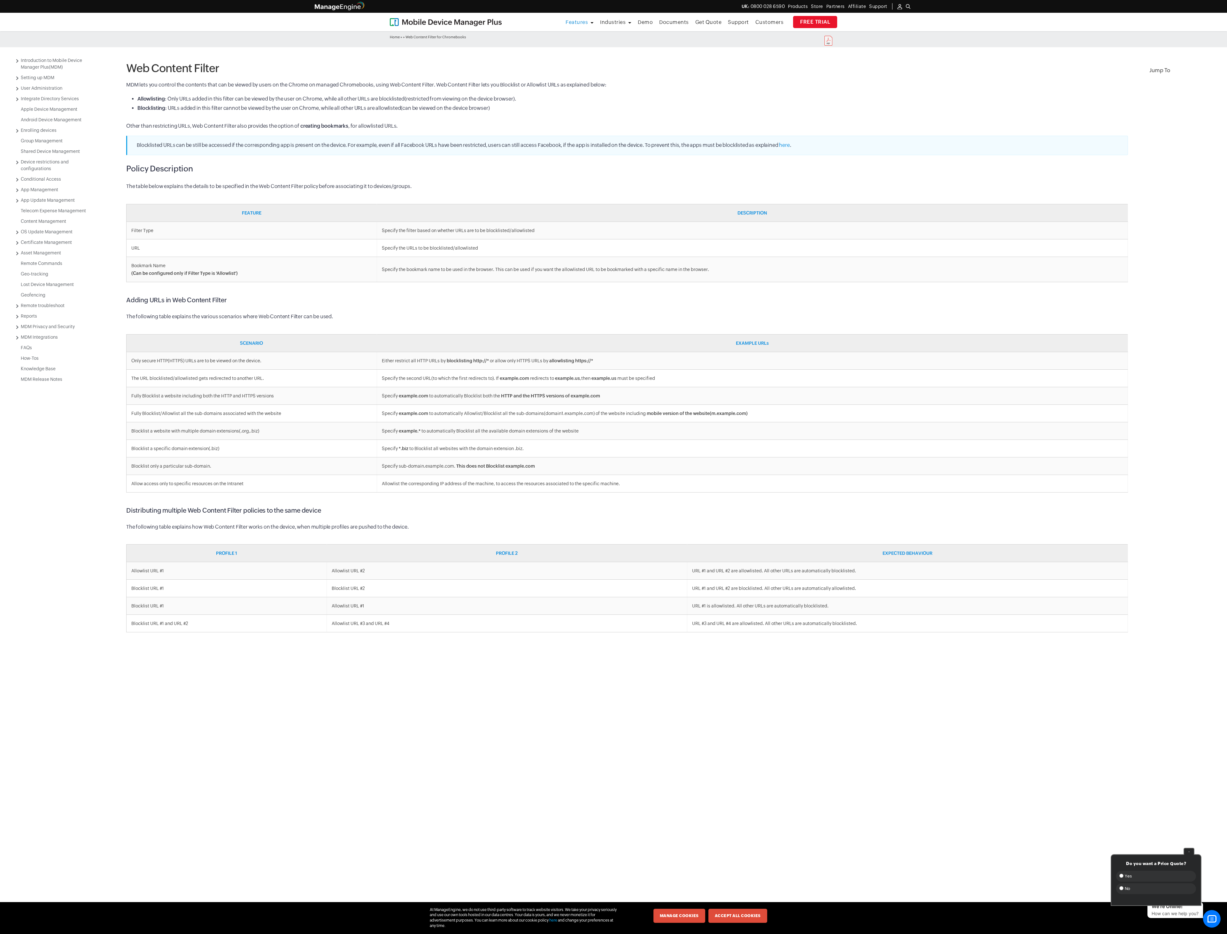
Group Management (42, 140)
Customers (769, 22)
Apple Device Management (49, 109)
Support (738, 22)
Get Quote (708, 22)
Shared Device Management (50, 151)
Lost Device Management (47, 284)
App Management (39, 189)
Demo (645, 22)
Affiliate (857, 6)
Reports (29, 316)
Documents (674, 22)
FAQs (26, 347)
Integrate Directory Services (50, 98)
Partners (835, 6)
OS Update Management (47, 231)
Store (817, 6)
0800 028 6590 (763, 6)
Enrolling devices (39, 130)
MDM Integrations (39, 337)
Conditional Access (41, 179)
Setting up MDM (37, 77)
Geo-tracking (34, 273)
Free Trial (815, 22)
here (784, 145)
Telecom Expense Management (53, 210)
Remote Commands (41, 263)
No (1127, 888)
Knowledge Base (38, 368)
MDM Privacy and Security (48, 326)
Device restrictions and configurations (45, 165)
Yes (1127, 876)
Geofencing (33, 295)
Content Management (43, 221)
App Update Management (48, 200)
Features (577, 22)
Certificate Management (46, 242)
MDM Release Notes (41, 379)
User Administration (41, 88)
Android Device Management (51, 119)
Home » (396, 37)
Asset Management (41, 252)
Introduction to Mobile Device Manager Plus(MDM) (51, 64)
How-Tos (30, 358)
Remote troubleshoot (43, 305)
